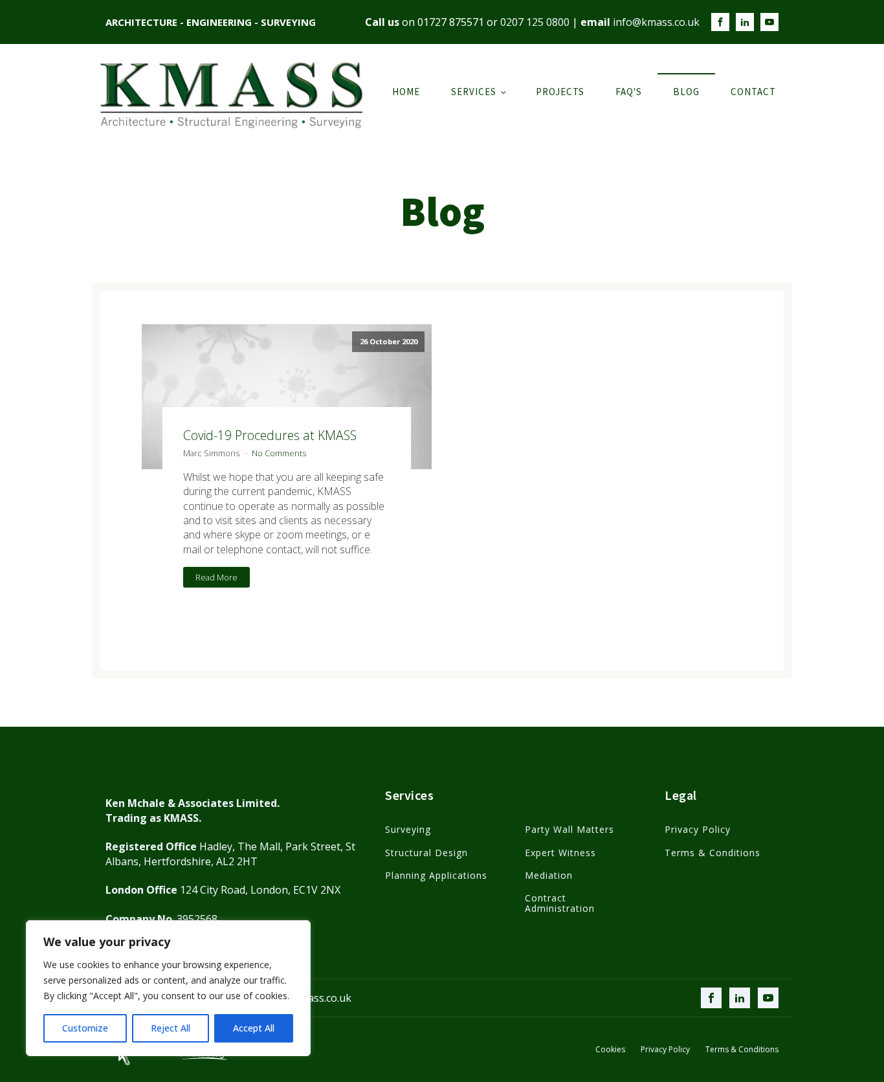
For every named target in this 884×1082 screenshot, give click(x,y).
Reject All (170, 1028)
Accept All (253, 1028)
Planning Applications (436, 875)
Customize (85, 1028)
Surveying (408, 829)
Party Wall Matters (569, 829)
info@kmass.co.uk (656, 22)
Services (473, 91)
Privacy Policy (698, 829)
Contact (753, 91)
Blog (686, 91)
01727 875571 (450, 22)
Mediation (549, 875)
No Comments (279, 453)
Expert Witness (560, 852)
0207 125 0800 (534, 22)
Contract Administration (560, 903)
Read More (216, 577)
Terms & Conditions (712, 852)
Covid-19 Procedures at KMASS (270, 435)
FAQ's (628, 91)
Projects (560, 91)
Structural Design (426, 852)
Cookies (610, 1049)
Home (406, 91)
